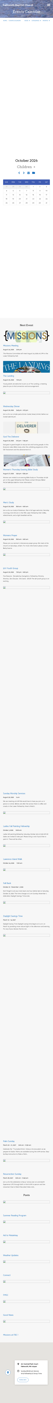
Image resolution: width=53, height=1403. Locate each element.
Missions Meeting (10, 345)
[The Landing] (26, 371)
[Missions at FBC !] (26, 1330)
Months (45, 21)
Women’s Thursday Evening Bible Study (20, 469)
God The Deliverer (11, 436)
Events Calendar (15, 21)
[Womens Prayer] (26, 530)
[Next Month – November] (23, 173)
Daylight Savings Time (13, 916)
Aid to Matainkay (10, 1235)
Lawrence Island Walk (12, 859)
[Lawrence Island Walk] (26, 854)
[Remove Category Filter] (34, 167)
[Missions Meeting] (26, 340)
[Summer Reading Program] (26, 1210)
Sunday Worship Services (14, 793)
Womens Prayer (10, 535)
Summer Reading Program (14, 1215)
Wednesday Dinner (11, 406)
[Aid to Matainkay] (26, 1230)
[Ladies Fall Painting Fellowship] (26, 821)
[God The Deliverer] (26, 431)
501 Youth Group (10, 568)
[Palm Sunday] (26, 1136)
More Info (22, 1380)
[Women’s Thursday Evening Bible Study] (26, 464)
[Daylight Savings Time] (26, 911)
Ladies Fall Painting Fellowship (16, 826)
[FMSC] (26, 1290)
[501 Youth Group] (26, 563)
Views (26, 21)
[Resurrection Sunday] (26, 1169)
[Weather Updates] (26, 1250)
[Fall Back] (26, 878)
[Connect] (26, 1270)
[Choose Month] (28, 173)
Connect (6, 1275)
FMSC (5, 1295)
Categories (36, 21)
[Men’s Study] (26, 497)
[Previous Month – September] (19, 173)
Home (5, 21)
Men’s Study (8, 502)
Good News (8, 1315)
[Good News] (26, 1310)
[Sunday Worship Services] (26, 788)
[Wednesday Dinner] (26, 401)
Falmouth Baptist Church (18, 5)
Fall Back (7, 883)
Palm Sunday (9, 1141)
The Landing (8, 376)
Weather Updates (10, 1255)
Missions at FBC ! (10, 1335)
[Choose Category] (33, 173)
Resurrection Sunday (12, 1174)
